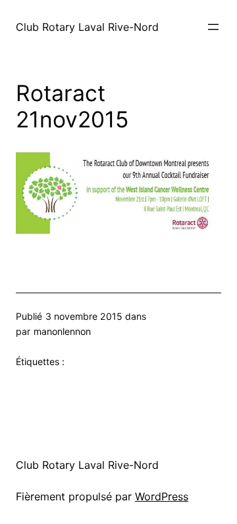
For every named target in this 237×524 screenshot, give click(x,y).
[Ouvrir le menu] (213, 27)
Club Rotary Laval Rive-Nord (87, 26)
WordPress (161, 496)
